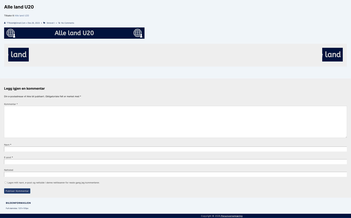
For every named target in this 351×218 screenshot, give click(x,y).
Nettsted (8, 170)
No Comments (67, 23)
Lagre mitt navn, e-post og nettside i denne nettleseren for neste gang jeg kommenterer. (54, 182)
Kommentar (11, 104)
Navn (6, 144)
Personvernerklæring (231, 216)
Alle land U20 (22, 15)
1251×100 (22, 208)
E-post (7, 157)
